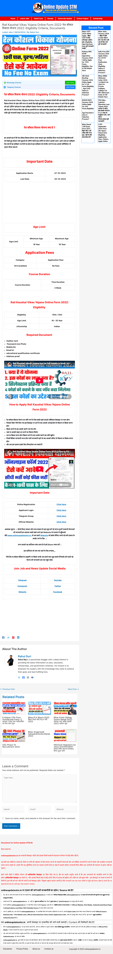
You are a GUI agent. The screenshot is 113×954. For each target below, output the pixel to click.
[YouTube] (32, 677)
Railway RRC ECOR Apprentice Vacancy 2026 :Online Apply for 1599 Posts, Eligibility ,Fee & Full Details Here (87, 61)
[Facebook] (3, 637)
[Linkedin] (18, 637)
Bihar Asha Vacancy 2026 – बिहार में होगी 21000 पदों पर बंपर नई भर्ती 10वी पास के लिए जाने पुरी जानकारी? (103, 38)
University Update (65, 19)
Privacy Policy (22, 949)
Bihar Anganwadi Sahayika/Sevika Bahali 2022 (39, 734)
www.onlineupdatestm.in (19, 535)
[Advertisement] (39, 206)
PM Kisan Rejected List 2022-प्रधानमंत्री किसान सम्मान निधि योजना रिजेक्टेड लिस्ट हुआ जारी (65, 748)
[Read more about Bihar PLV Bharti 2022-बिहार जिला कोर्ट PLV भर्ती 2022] (39, 708)
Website (44, 535)
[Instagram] (28, 677)
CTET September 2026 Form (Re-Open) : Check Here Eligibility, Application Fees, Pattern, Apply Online (103, 132)
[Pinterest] (13, 637)
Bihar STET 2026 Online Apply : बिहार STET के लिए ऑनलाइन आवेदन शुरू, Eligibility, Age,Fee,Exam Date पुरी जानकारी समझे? (87, 40)
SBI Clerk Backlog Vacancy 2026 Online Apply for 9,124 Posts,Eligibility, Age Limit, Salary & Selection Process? (88, 85)
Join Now (70, 83)
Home (13, 19)
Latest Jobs (24, 19)
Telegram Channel (14, 87)
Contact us (48, 949)
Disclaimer (7, 949)
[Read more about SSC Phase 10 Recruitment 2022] (13, 735)
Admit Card (38, 19)
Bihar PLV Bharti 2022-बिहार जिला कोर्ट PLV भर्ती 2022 (39, 719)
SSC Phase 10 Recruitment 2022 (11, 746)
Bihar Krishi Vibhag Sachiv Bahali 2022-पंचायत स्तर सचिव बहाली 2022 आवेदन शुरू (63, 720)
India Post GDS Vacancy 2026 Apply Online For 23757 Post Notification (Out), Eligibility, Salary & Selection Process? (103, 62)
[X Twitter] (19, 677)
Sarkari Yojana (82, 19)
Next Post (73, 689)
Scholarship (97, 19)
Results (50, 19)
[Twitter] (8, 637)
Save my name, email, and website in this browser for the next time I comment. (40, 818)
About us (36, 949)
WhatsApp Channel (14, 83)
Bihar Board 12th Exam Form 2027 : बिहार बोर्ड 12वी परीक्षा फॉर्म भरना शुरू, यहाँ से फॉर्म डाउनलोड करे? (87, 130)
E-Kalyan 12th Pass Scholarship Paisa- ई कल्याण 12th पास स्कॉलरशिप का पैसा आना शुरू (13, 720)
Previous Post (7, 689)
